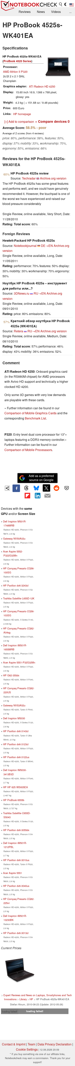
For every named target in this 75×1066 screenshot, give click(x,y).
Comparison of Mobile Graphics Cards (30, 413)
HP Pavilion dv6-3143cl (15, 731)
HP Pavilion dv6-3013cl (15, 933)
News (41, 11)
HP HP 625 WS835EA (15, 787)
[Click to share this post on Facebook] (16, 488)
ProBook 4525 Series (17, 61)
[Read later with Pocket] (66, 488)
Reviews (25, 11)
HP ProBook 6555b (13, 800)
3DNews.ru (21, 293)
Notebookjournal (25, 245)
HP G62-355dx (11, 675)
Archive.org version (53, 178)
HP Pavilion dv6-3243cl (15, 585)
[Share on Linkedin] (37, 495)
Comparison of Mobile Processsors (28, 450)
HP (31, 999)
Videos (56, 11)
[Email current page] (47, 496)
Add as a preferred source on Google (41, 478)
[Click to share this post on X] (46, 488)
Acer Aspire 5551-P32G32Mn (19, 662)
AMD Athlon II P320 (15, 71)
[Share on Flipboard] (27, 495)
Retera (18, 331)
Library (23, 999)
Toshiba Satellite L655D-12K (18, 598)
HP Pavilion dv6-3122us (16, 757)
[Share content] (7, 488)
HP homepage (22, 114)
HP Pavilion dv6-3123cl (15, 744)
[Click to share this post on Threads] (26, 488)
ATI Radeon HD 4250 (42, 86)
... (70, 11)
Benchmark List (35, 418)
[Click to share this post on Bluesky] (36, 488)
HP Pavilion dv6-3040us (16, 886)
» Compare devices (52, 121)
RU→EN (40, 293)
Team (31, 1044)
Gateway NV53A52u (14, 705)
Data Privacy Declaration (55, 1044)
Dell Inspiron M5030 (14, 718)
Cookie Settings (27, 1049)
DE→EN (47, 245)
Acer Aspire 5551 (12, 873)
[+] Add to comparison (19, 121)
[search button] (60, 4)
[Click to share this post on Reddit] (56, 488)
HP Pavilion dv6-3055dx (16, 830)
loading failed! (9, 1011)
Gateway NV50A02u (14, 538)
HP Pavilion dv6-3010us (16, 860)
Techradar (29, 178)
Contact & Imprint (13, 1044)
